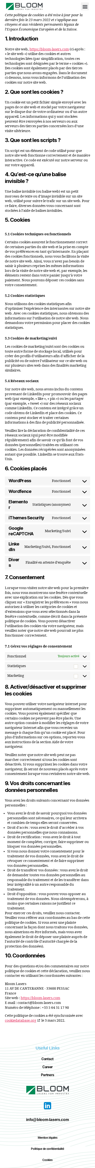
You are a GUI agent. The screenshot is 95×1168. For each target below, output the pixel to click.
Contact (47, 1059)
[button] (85, 6)
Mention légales (47, 1137)
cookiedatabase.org (20, 1020)
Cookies (47, 1160)
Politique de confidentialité (47, 1149)
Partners (47, 1075)
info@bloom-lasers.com (47, 1120)
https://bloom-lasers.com (49, 49)
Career (47, 1067)
